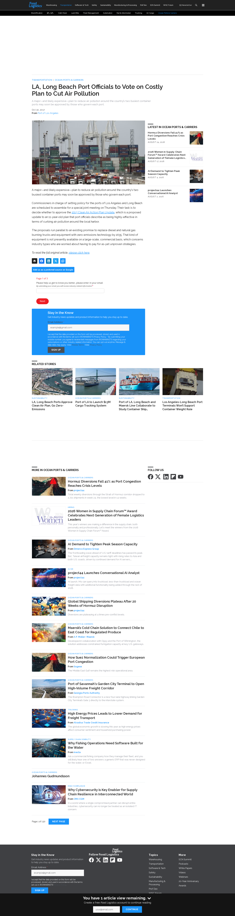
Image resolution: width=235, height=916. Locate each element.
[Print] (34, 261)
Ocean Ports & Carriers (69, 80)
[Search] (196, 5)
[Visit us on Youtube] (180, 476)
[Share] (41, 261)
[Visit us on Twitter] (158, 476)
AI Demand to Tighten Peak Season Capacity (164, 172)
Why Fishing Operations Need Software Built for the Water (105, 745)
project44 (79, 490)
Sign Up (56, 350)
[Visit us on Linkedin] (166, 476)
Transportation (42, 80)
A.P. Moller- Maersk (84, 637)
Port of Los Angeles (48, 113)
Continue (132, 909)
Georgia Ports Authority (87, 693)
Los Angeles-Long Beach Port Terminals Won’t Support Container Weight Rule (182, 405)
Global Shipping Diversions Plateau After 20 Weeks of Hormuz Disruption (102, 603)
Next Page (58, 821)
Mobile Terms (78, 345)
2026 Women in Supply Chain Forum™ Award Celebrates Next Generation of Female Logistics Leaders (166, 155)
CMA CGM (79, 799)
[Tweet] (55, 261)
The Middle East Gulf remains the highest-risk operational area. (100, 670)
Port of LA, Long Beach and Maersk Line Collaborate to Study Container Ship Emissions (137, 405)
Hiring (71, 507)
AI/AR (70, 569)
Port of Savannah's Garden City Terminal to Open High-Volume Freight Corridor (106, 686)
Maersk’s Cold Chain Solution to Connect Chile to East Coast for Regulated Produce (106, 630)
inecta (77, 752)
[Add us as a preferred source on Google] (63, 261)
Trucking (73, 710)
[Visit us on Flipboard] (173, 476)
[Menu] (203, 5)
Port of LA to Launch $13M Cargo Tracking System (93, 403)
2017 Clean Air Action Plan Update (93, 212)
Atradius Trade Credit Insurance (91, 722)
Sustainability (39, 398)
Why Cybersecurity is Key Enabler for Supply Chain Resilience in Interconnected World (102, 792)
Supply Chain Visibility (79, 739)
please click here (79, 252)
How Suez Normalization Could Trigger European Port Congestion (106, 659)
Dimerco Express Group (86, 549)
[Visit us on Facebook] (150, 476)
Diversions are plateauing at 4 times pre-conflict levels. (96, 614)
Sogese (78, 666)
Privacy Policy (96, 345)
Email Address (56, 322)
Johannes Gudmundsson (50, 776)
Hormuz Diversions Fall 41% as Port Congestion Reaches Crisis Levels (166, 135)
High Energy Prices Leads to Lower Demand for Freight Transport (105, 716)
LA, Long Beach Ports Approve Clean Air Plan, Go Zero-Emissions (52, 405)
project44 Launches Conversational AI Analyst (163, 192)
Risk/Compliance (76, 786)
